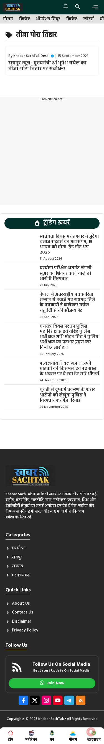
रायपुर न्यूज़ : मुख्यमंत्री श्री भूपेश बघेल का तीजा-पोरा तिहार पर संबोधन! (47, 66)
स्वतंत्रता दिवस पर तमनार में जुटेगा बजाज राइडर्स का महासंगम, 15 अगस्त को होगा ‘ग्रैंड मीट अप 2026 (69, 244)
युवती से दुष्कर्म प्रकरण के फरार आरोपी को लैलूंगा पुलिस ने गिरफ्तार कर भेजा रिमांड (67, 395)
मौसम (8, 19)
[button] (77, 7)
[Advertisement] (52, 153)
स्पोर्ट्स (88, 19)
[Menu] (94, 7)
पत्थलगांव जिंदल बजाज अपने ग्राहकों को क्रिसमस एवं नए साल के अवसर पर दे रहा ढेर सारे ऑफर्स (69, 369)
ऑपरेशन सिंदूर (48, 19)
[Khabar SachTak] (13, 7)
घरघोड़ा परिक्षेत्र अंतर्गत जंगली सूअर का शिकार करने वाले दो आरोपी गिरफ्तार (66, 273)
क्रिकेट (24, 19)
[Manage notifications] (91, 731)
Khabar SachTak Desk (31, 56)
